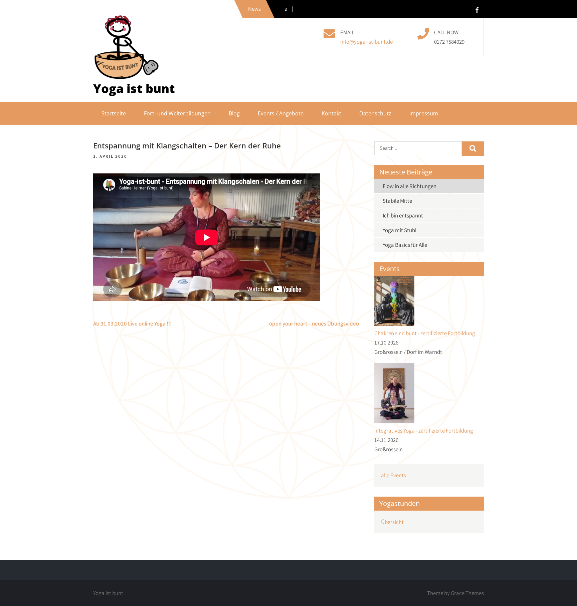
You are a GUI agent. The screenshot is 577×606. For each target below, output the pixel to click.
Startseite (114, 113)
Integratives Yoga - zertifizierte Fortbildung (423, 430)
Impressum (423, 113)
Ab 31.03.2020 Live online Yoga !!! (132, 323)
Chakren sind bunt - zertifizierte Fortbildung (424, 333)
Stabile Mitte (397, 200)
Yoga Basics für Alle (405, 244)
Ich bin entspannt (403, 215)
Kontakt (331, 113)
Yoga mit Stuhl (399, 230)
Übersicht (392, 522)
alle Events (393, 475)
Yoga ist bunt (134, 88)
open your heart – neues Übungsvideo (314, 323)
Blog (234, 113)
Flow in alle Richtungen (409, 186)
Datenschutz (375, 113)
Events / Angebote (281, 113)
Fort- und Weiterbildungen (177, 113)
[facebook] (476, 9)
